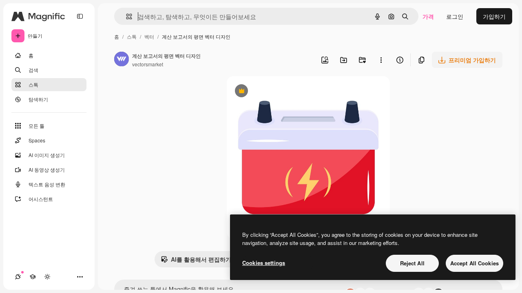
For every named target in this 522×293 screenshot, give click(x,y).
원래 (274, 91)
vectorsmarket (147, 64)
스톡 (132, 36)
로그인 (454, 16)
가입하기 (494, 16)
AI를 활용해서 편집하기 (196, 261)
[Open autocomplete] (126, 16)
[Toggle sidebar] (79, 16)
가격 (428, 16)
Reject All (412, 263)
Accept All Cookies (474, 263)
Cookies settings (263, 263)
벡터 (149, 36)
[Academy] (32, 276)
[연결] (17, 276)
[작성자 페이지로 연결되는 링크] (121, 60)
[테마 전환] (47, 276)
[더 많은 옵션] (381, 60)
